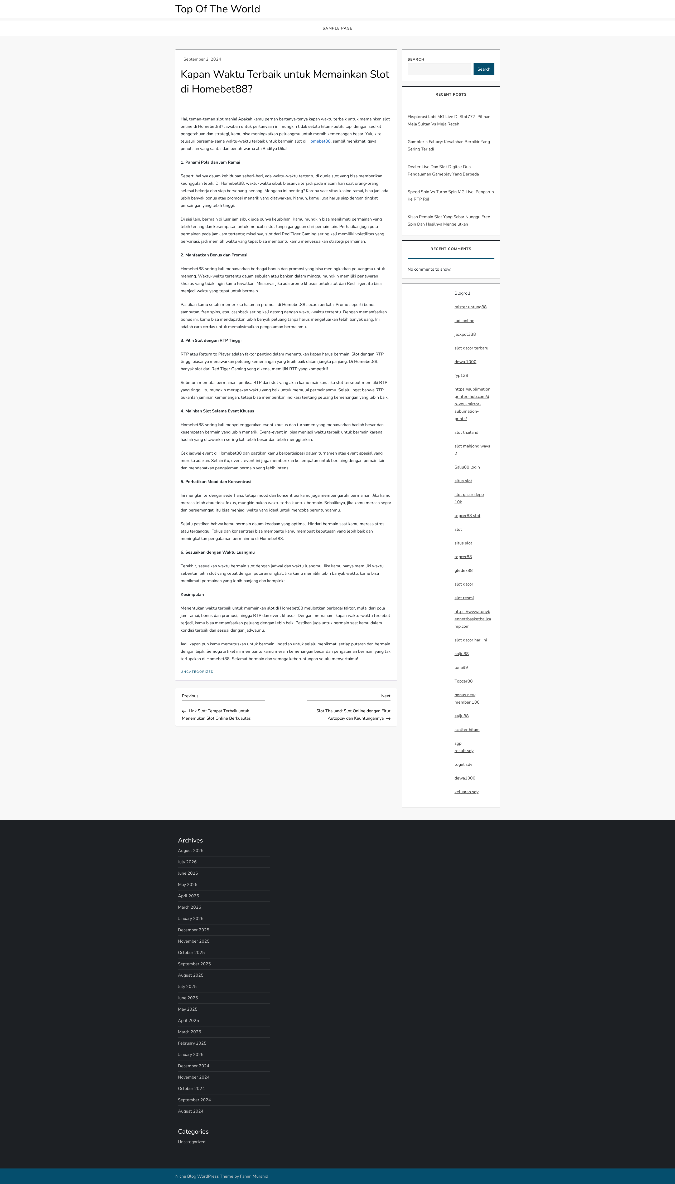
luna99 (461, 667)
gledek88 (464, 570)
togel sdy (463, 764)
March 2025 (189, 1032)
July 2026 (187, 862)
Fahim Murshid (254, 1176)
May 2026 (187, 885)
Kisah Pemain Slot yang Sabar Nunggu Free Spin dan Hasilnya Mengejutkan (449, 220)
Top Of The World (217, 9)
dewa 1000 (465, 362)
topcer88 (463, 557)
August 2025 (191, 975)
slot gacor (464, 584)
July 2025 (187, 987)
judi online (464, 321)
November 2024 (194, 1077)
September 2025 (194, 964)
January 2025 (191, 1055)
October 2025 (191, 953)
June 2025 (188, 998)
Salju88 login (467, 467)
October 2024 (191, 1089)
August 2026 (191, 851)
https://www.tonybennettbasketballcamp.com (473, 619)
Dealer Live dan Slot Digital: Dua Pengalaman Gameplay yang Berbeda (443, 170)
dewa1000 (465, 778)
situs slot (463, 481)
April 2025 (188, 1021)
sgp (458, 743)
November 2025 (194, 941)
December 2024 (193, 1066)
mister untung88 (471, 307)
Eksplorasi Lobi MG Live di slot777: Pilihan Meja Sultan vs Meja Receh (449, 120)
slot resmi (464, 598)
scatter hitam (467, 730)
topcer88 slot (467, 516)
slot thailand (466, 432)
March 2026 (189, 907)
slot (458, 529)
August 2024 (191, 1111)
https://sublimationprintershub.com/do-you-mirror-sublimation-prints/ (472, 404)
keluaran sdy (467, 792)
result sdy (464, 751)
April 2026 (188, 896)
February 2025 (192, 1043)
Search (416, 59)
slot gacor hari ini (471, 640)
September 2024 (194, 1100)
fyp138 (461, 375)
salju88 (462, 654)
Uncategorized (197, 672)
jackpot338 (465, 334)
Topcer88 (464, 681)
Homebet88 (319, 141)
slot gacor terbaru (471, 348)
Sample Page (338, 28)
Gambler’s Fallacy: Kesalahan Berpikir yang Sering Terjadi (449, 145)
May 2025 (187, 1009)
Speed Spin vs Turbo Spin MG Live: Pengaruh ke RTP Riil (451, 195)
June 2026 (188, 873)
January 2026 (191, 919)
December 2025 (193, 930)
